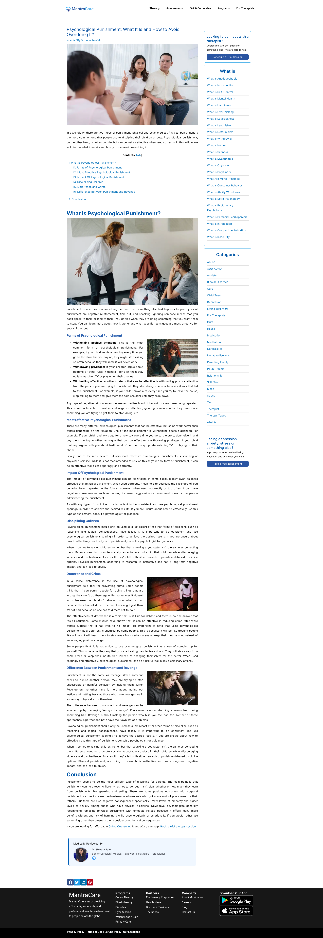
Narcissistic (214, 348)
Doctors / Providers (157, 907)
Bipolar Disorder (217, 282)
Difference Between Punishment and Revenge (104, 191)
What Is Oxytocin (218, 165)
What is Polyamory (219, 172)
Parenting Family (217, 362)
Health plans (153, 902)
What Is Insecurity (218, 237)
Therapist (213, 409)
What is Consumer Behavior (224, 185)
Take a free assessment (227, 463)
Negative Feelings (218, 355)
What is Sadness (217, 152)
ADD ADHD (214, 268)
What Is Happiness (219, 105)
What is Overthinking (220, 112)
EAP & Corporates (200, 8)
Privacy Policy (75, 931)
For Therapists (216, 315)
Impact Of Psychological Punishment (98, 177)
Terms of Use (94, 931)
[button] (70, 882)
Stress (211, 395)
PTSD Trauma (215, 369)
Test (209, 402)
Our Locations (131, 931)
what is (71, 40)
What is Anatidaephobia (222, 78)
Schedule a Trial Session (228, 57)
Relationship (215, 375)
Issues (211, 328)
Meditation (214, 342)
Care (210, 288)
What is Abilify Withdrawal (224, 192)
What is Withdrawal (219, 138)
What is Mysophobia (220, 158)
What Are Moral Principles (223, 178)
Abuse (211, 262)
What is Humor (216, 145)
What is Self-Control (220, 92)
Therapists (152, 912)
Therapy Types (216, 415)
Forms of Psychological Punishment (97, 167)
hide (138, 155)
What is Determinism (220, 132)
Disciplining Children (88, 182)
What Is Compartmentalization (226, 230)
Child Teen (214, 295)
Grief (210, 322)
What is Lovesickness (220, 118)
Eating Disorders (217, 308)
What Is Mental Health (221, 98)
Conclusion (77, 199)
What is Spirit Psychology (223, 198)
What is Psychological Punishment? (92, 162)
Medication (214, 335)
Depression (214, 302)
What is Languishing (219, 125)
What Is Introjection (219, 223)
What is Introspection (220, 85)
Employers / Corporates (160, 897)
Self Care (213, 382)
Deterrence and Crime (89, 186)
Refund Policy (112, 931)
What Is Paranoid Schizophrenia (227, 217)
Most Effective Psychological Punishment (101, 172)
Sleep (210, 388)
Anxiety (212, 275)
